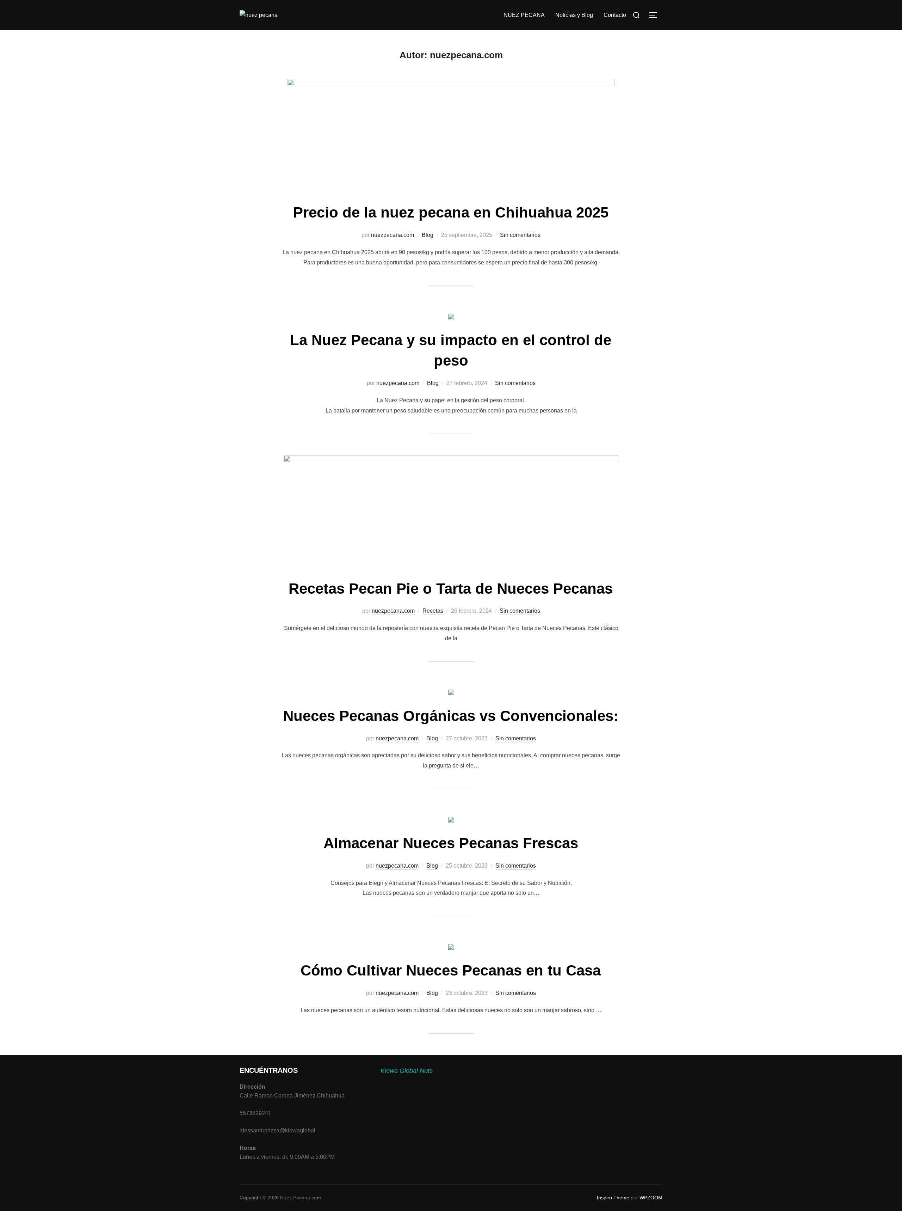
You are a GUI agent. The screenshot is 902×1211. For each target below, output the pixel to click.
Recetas (432, 611)
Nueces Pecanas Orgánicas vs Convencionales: (450, 716)
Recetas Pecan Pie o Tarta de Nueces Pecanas (451, 588)
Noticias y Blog (574, 15)
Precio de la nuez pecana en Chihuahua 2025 (450, 212)
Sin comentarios (520, 235)
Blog (427, 235)
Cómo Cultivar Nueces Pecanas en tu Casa (451, 970)
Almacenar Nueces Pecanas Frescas (450, 843)
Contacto (615, 15)
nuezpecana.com (392, 235)
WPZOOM (651, 1197)
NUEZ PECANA (524, 15)
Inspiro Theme (613, 1197)
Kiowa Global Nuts (407, 1070)
